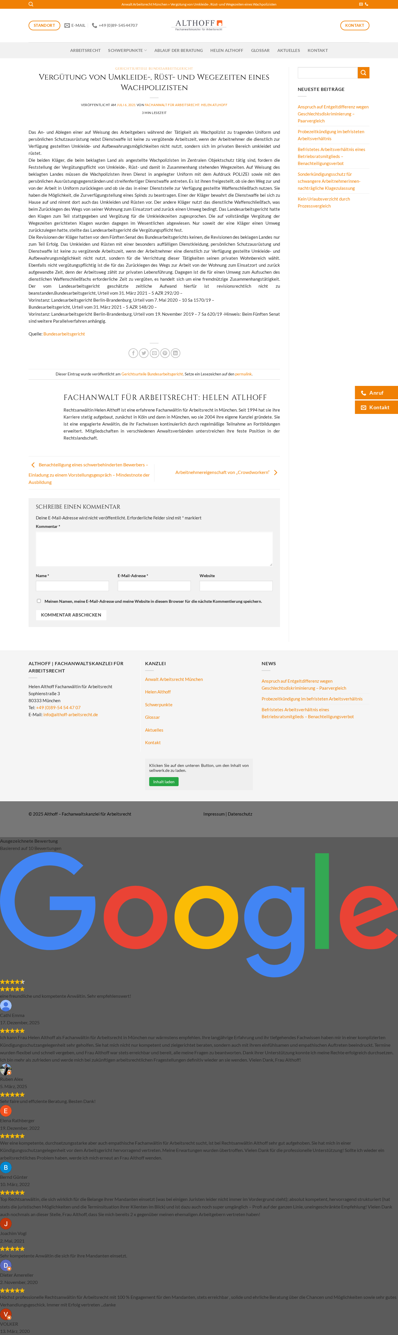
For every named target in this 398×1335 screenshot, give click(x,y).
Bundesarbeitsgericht (64, 333)
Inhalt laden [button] (164, 781)
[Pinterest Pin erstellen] (165, 353)
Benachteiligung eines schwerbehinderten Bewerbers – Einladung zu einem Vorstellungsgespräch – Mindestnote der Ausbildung (89, 473)
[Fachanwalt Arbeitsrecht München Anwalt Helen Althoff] (199, 25)
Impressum (214, 813)
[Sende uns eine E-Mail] (361, 4)
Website (207, 575)
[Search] (31, 4)
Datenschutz (240, 813)
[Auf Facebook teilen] (133, 353)
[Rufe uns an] (366, 4)
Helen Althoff (227, 50)
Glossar (260, 50)
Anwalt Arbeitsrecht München (144, 4)
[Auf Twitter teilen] (144, 353)
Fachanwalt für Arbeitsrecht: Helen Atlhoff (186, 105)
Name (42, 575)
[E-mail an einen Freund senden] (154, 353)
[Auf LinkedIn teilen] (175, 353)
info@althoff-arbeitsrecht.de (70, 714)
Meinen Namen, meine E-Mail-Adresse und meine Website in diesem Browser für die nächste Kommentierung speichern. (153, 601)
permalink (243, 374)
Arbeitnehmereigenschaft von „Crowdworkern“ (223, 472)
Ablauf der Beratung (178, 50)
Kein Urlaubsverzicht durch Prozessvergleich (324, 202)
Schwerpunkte (125, 50)
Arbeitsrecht (85, 50)
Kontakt (318, 50)
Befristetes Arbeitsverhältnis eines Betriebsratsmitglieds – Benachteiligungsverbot (331, 156)
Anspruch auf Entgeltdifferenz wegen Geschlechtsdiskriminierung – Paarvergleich (333, 113)
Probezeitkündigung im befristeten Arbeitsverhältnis (331, 135)
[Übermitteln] (363, 72)
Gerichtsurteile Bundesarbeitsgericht (154, 68)
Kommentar (48, 526)
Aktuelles (288, 50)
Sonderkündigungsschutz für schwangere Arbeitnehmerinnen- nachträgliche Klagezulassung (329, 181)
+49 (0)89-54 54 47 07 (58, 707)
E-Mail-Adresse (133, 575)
